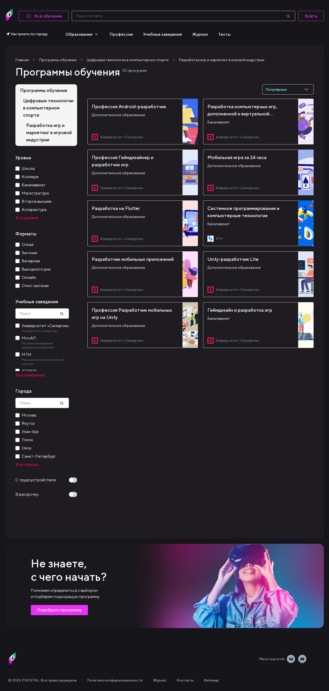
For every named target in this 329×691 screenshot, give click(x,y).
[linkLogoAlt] (12, 659)
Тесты (224, 34)
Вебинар (211, 680)
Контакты (185, 680)
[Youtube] (302, 659)
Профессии (121, 34)
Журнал (200, 34)
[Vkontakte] (291, 659)
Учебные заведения (162, 34)
